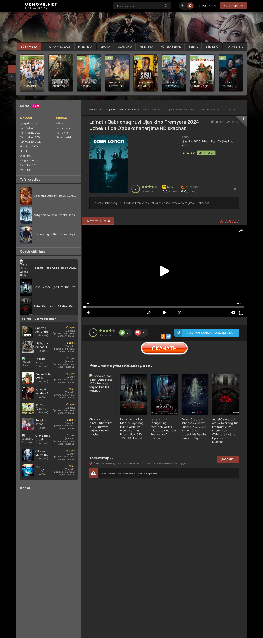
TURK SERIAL (234, 46)
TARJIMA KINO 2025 (57, 46)
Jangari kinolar (29, 123)
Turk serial (62, 132)
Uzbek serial (63, 137)
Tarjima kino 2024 (30, 137)
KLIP (58, 142)
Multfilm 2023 (28, 165)
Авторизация (233, 6)
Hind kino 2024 (29, 146)
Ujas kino (25, 155)
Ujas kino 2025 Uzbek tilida (122, 109)
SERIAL (193, 46)
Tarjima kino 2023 (30, 132)
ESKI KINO (212, 46)
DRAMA (105, 46)
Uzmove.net (96, 109)
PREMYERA (85, 46)
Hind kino (25, 151)
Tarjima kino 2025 (30, 142)
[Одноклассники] (163, 336)
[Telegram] (168, 336)
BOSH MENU (29, 46)
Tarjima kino (27, 128)
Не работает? (229, 220)
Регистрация (207, 6)
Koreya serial (64, 128)
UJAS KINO (125, 46)
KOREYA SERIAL (171, 46)
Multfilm (25, 169)
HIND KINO (146, 46)
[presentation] (12, 77)
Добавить (228, 459)
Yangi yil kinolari (29, 160)
